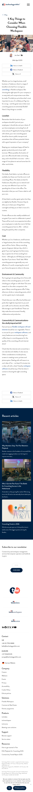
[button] (28, 5)
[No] (31, 784)
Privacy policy (20, 788)
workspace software (21, 332)
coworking (5, 89)
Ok (9, 788)
